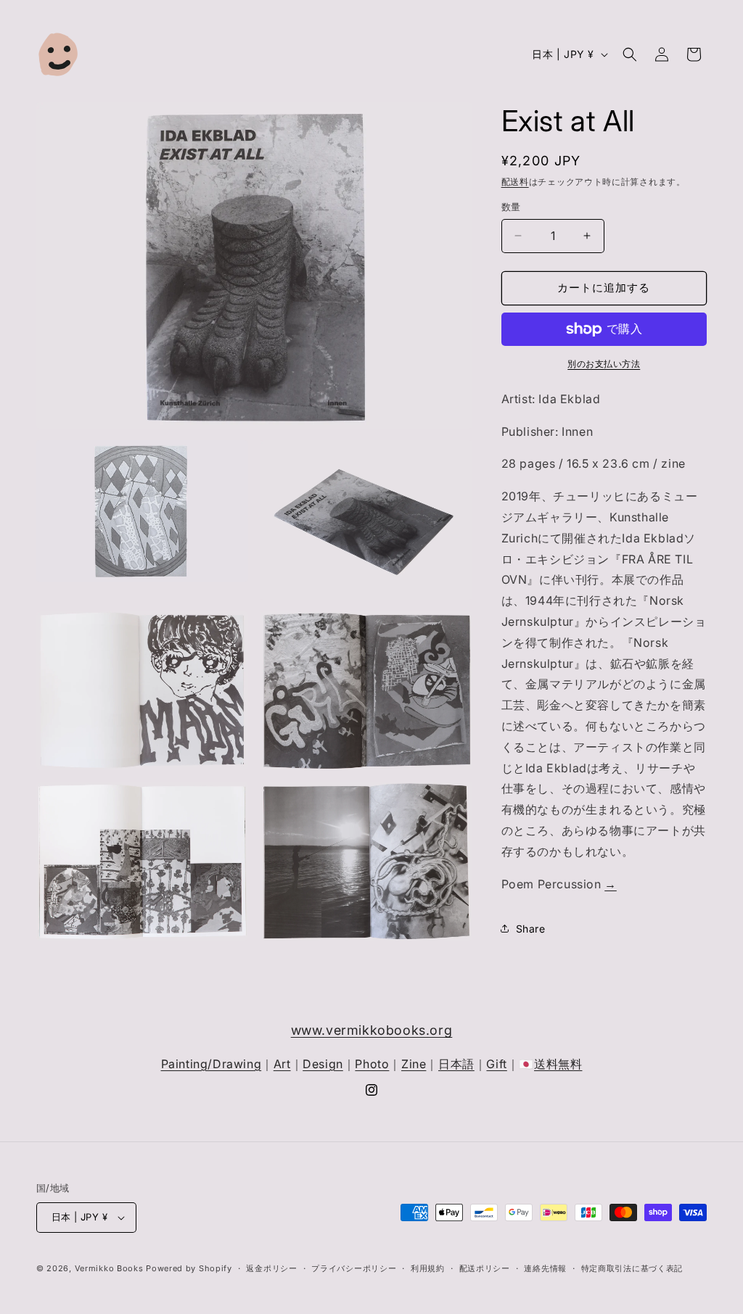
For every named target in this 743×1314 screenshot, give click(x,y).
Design (323, 1064)
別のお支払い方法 (603, 363)
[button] (630, 54)
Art (282, 1064)
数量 (511, 206)
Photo (372, 1064)
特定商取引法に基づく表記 (632, 1268)
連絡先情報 (545, 1268)
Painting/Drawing (211, 1064)
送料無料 (558, 1064)
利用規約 (428, 1268)
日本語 (456, 1064)
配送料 (515, 181)
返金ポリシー (271, 1268)
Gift (496, 1064)
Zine (413, 1064)
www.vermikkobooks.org (372, 1030)
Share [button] (531, 928)
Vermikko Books (109, 1268)
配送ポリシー (484, 1268)
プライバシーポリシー (353, 1268)
